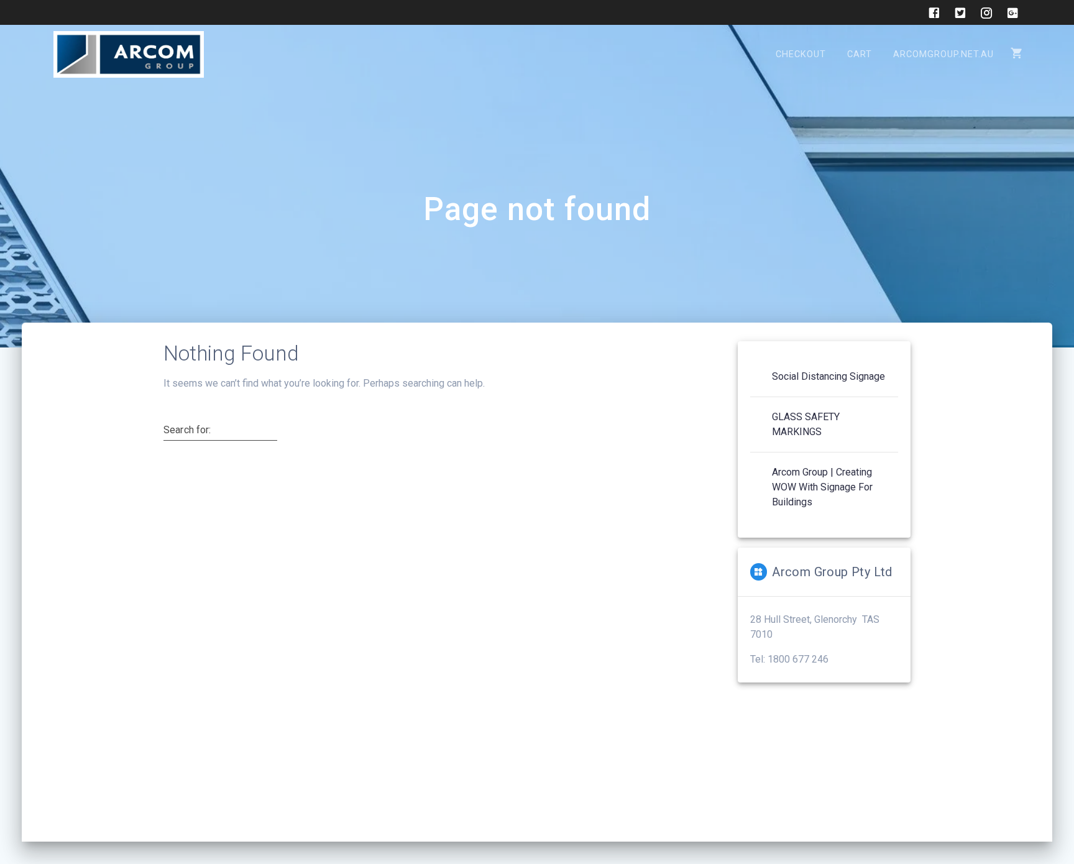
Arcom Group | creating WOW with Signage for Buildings (822, 487)
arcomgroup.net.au (943, 54)
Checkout (801, 54)
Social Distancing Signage (828, 376)
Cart (859, 54)
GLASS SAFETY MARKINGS (806, 424)
